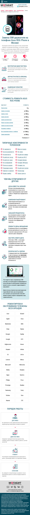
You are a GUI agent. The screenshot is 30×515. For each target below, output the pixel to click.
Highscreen (8, 344)
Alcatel (22, 314)
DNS (22, 324)
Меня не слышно (22, 149)
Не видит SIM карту (23, 163)
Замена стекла (4, 114)
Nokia (8, 370)
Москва (5, 1)
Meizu (22, 360)
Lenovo (8, 360)
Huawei (8, 349)
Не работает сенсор (8, 157)
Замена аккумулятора (6, 119)
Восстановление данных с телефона (9, 131)
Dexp (7, 329)
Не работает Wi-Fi (22, 157)
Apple (8, 319)
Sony (22, 390)
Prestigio (7, 385)
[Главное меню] (2, 1)
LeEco (22, 354)
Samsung (8, 390)
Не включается (7, 154)
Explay (22, 334)
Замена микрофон (5, 134)
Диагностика (4, 108)
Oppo (7, 375)
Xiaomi (8, 400)
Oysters (22, 375)
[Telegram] (11, 487)
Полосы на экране (7, 165)
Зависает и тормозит (8, 171)
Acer (8, 314)
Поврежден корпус (8, 168)
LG (8, 354)
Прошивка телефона (6, 128)
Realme (22, 385)
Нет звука (20, 152)
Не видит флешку (22, 160)
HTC (22, 339)
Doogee (8, 334)
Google (8, 339)
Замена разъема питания (7, 125)
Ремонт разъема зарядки (7, 122)
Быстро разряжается (8, 152)
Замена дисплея (5, 117)
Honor (22, 344)
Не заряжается (7, 149)
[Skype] (15, 487)
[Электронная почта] (8, 487)
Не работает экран (8, 160)
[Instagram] (22, 487)
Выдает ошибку (7, 173)
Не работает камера (23, 154)
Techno (8, 395)
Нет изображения (7, 163)
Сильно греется (22, 173)
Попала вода (21, 171)
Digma (22, 329)
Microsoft (8, 365)
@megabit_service (23, 6)
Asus (22, 319)
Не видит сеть (21, 165)
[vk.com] (18, 487)
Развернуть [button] (25, 138)
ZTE (22, 400)
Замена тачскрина (5, 111)
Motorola (22, 365)
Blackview (8, 324)
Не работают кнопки (23, 168)
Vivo (22, 395)
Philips (8, 380)
